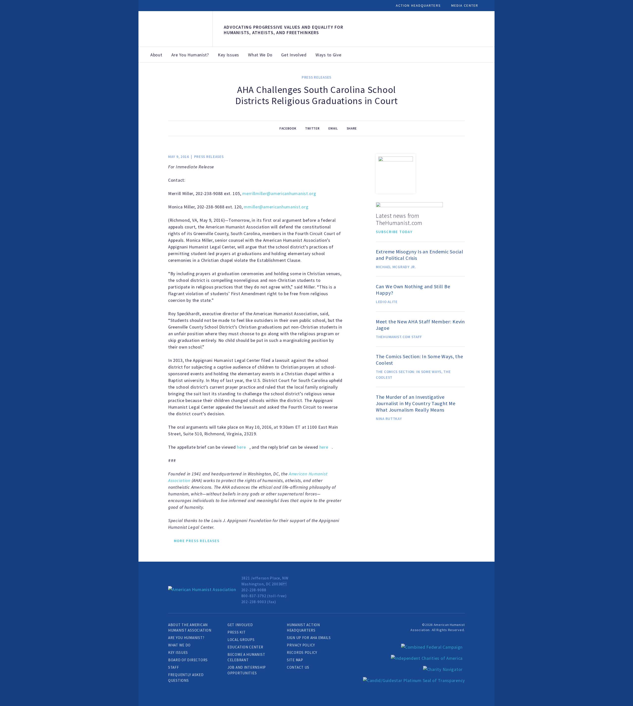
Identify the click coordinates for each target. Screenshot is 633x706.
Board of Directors (188, 660)
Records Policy (302, 652)
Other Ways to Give (446, 78)
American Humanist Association (175, 29)
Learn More (170, 194)
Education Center (245, 647)
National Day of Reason (476, 76)
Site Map (295, 660)
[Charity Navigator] (443, 669)
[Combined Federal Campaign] (432, 647)
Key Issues (228, 55)
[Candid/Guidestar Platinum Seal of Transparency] (414, 680)
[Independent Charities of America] (427, 658)
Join (214, 70)
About (156, 55)
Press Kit (236, 632)
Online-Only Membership (310, 76)
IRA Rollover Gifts (413, 76)
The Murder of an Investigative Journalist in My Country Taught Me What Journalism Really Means (415, 403)
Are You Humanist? (190, 55)
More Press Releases (197, 540)
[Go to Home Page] (202, 589)
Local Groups (241, 639)
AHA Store (346, 73)
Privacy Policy (301, 645)
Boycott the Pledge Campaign (511, 78)
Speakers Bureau (547, 73)
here (241, 447)
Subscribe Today (394, 231)
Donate (273, 70)
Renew (242, 70)
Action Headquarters (418, 5)
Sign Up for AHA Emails (309, 637)
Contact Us (298, 667)
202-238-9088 (253, 589)
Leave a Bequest (377, 73)
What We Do (260, 55)
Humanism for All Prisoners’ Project (584, 78)
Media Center (464, 5)
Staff (173, 667)
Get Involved (294, 55)
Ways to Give (328, 55)
